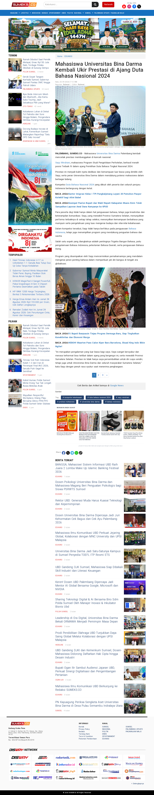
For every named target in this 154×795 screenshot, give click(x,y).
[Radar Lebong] (66, 778)
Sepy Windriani (62, 162)
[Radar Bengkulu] (43, 778)
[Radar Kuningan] (20, 771)
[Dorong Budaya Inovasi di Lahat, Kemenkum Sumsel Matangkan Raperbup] (15, 134)
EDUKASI (45, 13)
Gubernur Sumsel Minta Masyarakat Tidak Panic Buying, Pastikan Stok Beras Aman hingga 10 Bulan (29, 273)
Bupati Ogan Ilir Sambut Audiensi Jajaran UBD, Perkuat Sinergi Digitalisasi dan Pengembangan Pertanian (85, 671)
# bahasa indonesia (113, 402)
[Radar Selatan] (134, 778)
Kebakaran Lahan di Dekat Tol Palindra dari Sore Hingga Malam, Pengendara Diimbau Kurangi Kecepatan (36, 116)
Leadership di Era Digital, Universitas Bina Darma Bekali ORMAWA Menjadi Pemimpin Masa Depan (86, 620)
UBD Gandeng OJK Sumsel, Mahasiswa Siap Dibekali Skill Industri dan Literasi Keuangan (89, 569)
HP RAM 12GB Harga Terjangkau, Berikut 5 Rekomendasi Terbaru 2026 (29, 293)
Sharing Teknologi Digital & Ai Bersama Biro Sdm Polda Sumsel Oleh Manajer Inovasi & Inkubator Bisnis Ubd (86, 603)
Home (59, 56)
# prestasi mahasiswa (65, 402)
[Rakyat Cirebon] (134, 757)
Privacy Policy (84, 729)
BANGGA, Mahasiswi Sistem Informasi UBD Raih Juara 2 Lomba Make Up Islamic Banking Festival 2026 (87, 468)
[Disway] (20, 757)
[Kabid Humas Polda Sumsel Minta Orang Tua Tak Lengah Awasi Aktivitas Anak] (15, 385)
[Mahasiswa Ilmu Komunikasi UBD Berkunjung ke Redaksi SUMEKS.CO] (135, 691)
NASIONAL (78, 13)
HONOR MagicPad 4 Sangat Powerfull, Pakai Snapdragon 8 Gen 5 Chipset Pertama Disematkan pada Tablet (30, 284)
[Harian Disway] (43, 757)
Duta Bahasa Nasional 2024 (80, 184)
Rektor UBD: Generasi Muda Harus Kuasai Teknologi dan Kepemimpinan (88, 502)
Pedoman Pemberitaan (88, 739)
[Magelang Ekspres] (134, 764)
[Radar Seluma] (88, 778)
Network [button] (108, 4)
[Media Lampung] (88, 757)
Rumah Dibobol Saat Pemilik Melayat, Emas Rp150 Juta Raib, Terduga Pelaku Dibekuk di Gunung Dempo (36, 64)
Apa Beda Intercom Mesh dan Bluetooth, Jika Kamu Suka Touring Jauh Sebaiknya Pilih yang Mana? (36, 98)
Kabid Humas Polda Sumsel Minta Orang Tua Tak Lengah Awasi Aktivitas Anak (37, 383)
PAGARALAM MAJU (117, 13)
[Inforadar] (66, 764)
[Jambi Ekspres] (43, 764)
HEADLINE (14, 13)
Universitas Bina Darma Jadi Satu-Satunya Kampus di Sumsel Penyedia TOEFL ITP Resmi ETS (87, 553)
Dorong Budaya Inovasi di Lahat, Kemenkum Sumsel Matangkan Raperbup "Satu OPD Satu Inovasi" (36, 133)
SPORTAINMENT (55, 13)
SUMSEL (88, 13)
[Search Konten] (95, 4)
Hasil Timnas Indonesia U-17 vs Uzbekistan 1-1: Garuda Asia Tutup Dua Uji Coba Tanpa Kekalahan (30, 263)
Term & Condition (86, 736)
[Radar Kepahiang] (111, 771)
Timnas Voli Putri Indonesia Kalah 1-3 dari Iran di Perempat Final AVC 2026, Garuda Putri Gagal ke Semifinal (36, 365)
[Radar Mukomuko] (20, 778)
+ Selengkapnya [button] (137, 783)
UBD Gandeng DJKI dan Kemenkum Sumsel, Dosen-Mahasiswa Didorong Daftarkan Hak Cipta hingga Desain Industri (88, 654)
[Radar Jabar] (88, 771)
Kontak (81, 727)
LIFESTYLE (25, 13)
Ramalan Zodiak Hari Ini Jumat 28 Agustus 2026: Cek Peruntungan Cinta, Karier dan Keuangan (30, 312)
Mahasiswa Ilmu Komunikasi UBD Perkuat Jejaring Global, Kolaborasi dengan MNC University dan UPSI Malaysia (88, 536)
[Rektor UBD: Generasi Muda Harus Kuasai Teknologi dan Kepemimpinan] (135, 505)
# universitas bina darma (90, 402)
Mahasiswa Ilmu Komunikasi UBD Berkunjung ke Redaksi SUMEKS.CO (86, 688)
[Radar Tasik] (66, 757)
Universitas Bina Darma (108, 153)
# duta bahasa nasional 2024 (99, 397)
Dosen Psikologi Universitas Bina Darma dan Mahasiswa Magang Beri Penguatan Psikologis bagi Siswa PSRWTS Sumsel (88, 485)
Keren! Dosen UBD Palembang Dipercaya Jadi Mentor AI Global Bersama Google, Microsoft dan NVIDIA (86, 585)
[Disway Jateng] (111, 764)
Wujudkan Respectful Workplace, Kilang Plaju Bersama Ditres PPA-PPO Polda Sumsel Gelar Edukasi (36, 399)
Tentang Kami (84, 734)
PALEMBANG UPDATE (101, 13)
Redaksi (82, 731)
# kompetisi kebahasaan (72, 397)
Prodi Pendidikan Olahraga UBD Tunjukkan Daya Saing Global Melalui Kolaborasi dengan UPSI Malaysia (85, 636)
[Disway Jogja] (66, 771)
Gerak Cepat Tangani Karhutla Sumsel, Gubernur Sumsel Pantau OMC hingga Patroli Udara (36, 81)
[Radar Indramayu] (111, 757)
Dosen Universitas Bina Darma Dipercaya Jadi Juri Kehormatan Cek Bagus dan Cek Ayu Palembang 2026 (87, 519)
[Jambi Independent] (20, 764)
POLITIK (70, 13)
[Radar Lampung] (88, 764)
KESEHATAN (36, 13)
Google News (117, 385)
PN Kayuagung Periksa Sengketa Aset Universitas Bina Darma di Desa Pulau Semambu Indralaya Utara (88, 704)
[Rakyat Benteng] (111, 778)
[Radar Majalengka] (43, 771)
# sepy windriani (122, 397)
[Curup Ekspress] (134, 771)
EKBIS (64, 13)
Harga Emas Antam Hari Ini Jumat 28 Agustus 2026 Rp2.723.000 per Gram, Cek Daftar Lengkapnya (29, 302)
